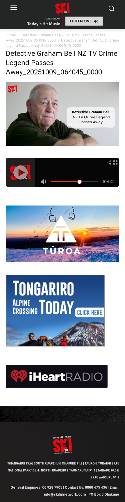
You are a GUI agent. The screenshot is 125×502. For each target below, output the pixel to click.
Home (11, 35)
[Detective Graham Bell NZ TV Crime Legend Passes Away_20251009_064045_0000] (62, 144)
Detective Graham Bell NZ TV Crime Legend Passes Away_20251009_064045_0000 (55, 38)
